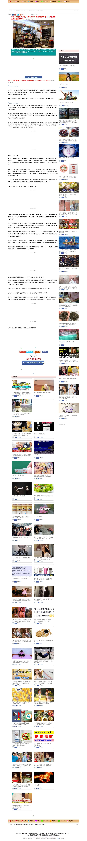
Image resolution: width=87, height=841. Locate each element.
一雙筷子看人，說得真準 (18, 496)
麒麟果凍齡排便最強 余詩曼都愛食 (67, 378)
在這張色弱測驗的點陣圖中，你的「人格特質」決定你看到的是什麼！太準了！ (68, 178)
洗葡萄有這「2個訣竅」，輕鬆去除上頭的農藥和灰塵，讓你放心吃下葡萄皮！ (68, 141)
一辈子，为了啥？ (63, 84)
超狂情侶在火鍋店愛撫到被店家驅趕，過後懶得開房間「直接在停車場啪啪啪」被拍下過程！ (68, 122)
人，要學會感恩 (38, 516)
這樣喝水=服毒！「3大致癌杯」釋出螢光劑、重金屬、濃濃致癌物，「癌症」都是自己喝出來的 (43, 580)
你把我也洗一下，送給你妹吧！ (20, 578)
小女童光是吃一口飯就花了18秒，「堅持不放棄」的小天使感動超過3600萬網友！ (21, 642)
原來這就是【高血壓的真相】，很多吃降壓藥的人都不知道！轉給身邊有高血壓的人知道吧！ (21, 456)
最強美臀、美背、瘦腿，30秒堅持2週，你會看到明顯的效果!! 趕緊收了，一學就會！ (21, 518)
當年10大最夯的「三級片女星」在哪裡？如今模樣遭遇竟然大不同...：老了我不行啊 (21, 621)
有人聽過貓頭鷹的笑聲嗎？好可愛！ (43, 392)
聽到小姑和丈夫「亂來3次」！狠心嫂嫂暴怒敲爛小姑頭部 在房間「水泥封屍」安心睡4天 (43, 539)
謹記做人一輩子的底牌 (18, 475)
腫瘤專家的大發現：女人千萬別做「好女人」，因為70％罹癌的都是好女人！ (68, 362)
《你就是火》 (37, 785)
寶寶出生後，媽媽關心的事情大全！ (68, 157)
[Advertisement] (43, 6)
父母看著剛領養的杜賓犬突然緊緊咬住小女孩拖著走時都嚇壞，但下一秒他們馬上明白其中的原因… (21, 601)
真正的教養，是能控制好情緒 (66, 342)
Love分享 (76, 10)
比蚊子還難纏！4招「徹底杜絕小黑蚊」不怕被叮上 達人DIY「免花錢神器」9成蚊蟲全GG (68, 214)
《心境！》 (37, 454)
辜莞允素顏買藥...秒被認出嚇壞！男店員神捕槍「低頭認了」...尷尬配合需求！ (43, 683)
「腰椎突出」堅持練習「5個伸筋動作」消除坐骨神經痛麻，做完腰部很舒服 (21, 394)
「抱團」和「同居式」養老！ (66, 102)
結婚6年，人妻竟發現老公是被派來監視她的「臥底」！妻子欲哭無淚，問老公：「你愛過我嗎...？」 (21, 766)
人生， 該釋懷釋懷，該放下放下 (67, 65)
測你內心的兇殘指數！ (40, 434)
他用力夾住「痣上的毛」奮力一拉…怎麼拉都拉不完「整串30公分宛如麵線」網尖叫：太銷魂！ (68, 288)
